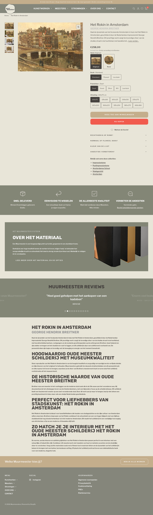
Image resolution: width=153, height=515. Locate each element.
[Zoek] (134, 8)
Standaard (95, 77)
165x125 (115, 99)
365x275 (127, 105)
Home (6, 15)
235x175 (136, 99)
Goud (102, 88)
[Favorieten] (142, 8)
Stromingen (78, 8)
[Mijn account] (138, 8)
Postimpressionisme (101, 166)
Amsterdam (97, 174)
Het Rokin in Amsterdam (19, 15)
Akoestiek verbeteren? (102, 152)
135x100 (105, 99)
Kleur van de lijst (99, 146)
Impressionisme (99, 163)
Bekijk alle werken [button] (134, 462)
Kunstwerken (42, 8)
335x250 (117, 105)
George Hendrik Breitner (104, 28)
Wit (117, 88)
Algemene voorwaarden (87, 480)
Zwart (94, 88)
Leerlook (125, 88)
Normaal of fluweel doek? (104, 141)
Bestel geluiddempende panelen (130, 208)
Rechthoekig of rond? (101, 135)
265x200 (95, 105)
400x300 (138, 105)
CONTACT (111, 8)
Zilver (110, 88)
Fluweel (106, 77)
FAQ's (80, 489)
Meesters (60, 8)
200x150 (125, 99)
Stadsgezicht (98, 171)
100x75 (95, 99)
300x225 (106, 105)
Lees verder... (133, 41)
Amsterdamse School (101, 168)
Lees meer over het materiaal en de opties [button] (39, 260)
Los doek (116, 77)
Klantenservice (84, 493)
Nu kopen (119, 121)
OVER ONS (95, 8)
